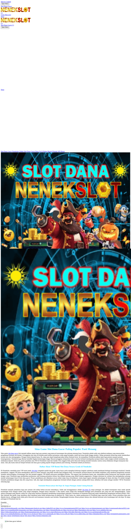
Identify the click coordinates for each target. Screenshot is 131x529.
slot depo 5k (86, 490)
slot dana (34, 470)
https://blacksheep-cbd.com (83, 510)
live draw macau (6, 515)
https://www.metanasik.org (47, 514)
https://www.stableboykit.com (102, 510)
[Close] (1, 518)
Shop (2, 17)
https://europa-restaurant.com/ (41, 515)
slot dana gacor (13, 453)
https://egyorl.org (68, 510)
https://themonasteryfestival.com (31, 508)
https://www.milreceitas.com (79, 514)
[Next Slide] (1, 527)
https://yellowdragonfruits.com (10, 512)
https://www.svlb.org (63, 514)
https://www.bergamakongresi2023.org (68, 508)
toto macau (28, 515)
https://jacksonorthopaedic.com (11, 508)
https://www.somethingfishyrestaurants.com (15, 510)
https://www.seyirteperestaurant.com (93, 508)
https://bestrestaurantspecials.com (31, 512)
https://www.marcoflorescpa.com (53, 512)
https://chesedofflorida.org (54, 510)
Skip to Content (6, 2)
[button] (65, 506)
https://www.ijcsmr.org (31, 514)
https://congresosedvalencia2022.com (117, 508)
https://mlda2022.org (49, 508)
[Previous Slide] (1, 525)
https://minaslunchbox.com (97, 514)
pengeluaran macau (18, 515)
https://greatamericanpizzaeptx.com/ (118, 514)
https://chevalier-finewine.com (74, 512)
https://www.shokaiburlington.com (12, 514)
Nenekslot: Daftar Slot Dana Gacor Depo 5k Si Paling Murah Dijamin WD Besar (38, 151)
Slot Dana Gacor (6, 6)
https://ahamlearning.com (37, 510)
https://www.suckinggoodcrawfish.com (96, 512)
